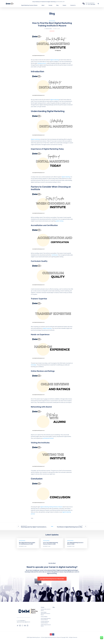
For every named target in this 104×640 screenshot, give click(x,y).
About (43, 5)
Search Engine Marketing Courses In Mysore (45, 619)
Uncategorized (52, 20)
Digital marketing (35, 139)
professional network (48, 438)
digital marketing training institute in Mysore (51, 506)
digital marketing (54, 59)
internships (33, 365)
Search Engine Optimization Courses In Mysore (45, 613)
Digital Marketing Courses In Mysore (29, 5)
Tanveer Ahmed (48, 28)
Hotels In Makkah (44, 616)
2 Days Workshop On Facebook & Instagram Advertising (43, 1)
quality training (59, 221)
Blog (57, 5)
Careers (64, 5)
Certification (55, 255)
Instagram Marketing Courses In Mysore (45, 622)
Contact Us (72, 5)
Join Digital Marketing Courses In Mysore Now (52, 578)
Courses (50, 5)
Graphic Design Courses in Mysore (46, 625)
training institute (41, 63)
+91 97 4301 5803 (91, 4)
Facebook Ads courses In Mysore (45, 610)
